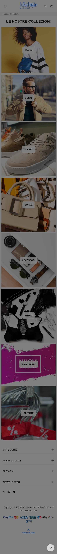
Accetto (30, 304)
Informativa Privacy (34, 304)
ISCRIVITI (28, 297)
